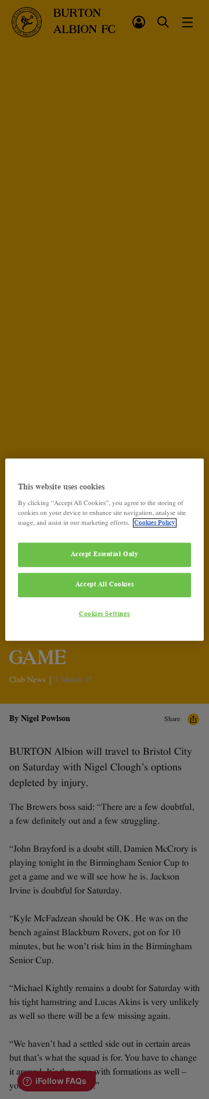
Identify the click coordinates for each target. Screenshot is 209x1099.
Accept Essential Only (105, 554)
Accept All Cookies (104, 584)
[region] (104, 549)
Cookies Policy (154, 523)
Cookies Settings (104, 614)
